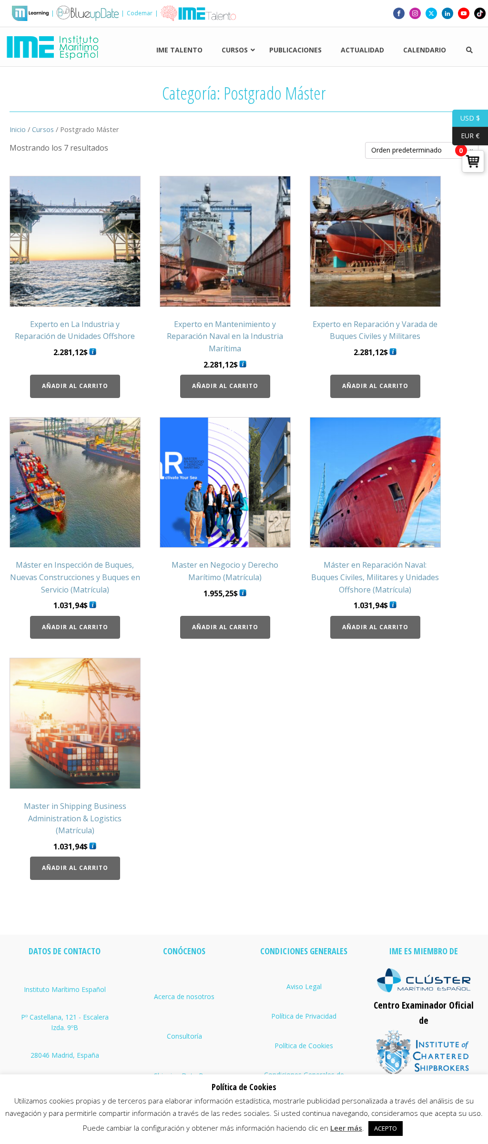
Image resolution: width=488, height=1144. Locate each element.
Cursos (43, 129)
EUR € (465, 136)
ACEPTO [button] (385, 1128)
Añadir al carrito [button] (75, 386)
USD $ (466, 117)
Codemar (139, 13)
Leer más (346, 1128)
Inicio (18, 129)
